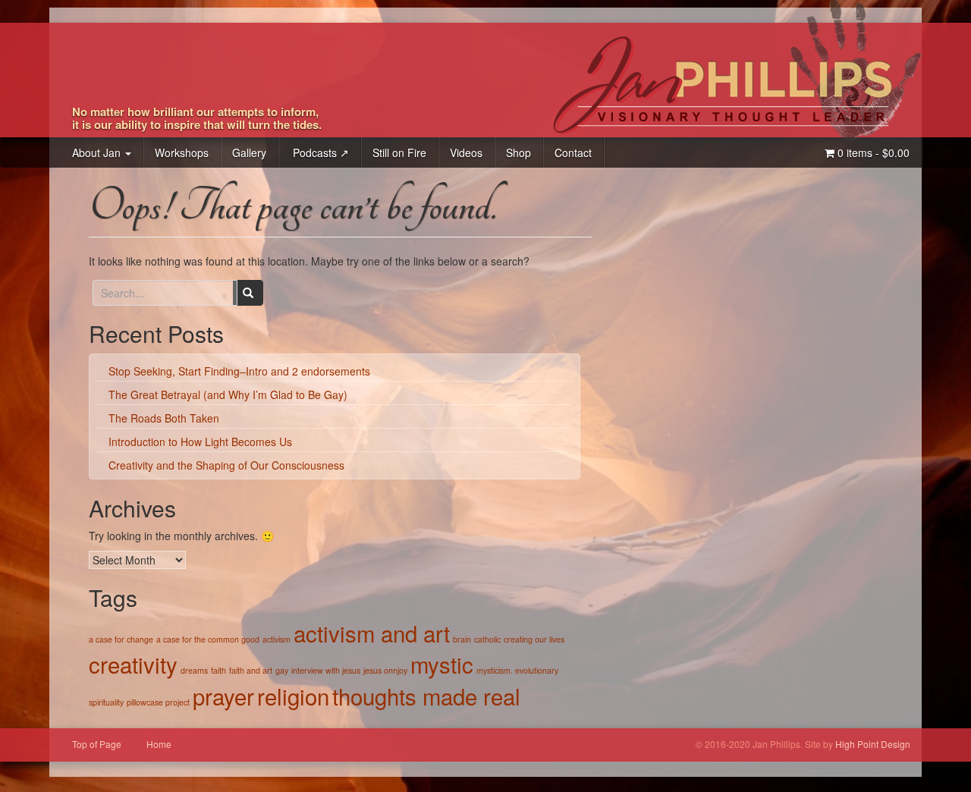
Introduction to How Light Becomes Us (200, 441)
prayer (223, 696)
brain (462, 639)
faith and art (250, 670)
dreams (194, 670)
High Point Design (872, 743)
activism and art (372, 633)
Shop (518, 152)
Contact (573, 152)
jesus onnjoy (385, 670)
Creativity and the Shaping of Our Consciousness (226, 465)
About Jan (98, 152)
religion (293, 696)
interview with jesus (325, 670)
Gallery (249, 152)
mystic (441, 664)
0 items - (872, 152)
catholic (487, 639)
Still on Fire (399, 152)
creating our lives (534, 639)
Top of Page (96, 743)
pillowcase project (158, 702)
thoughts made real (426, 696)
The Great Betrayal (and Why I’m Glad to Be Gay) (227, 394)
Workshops (182, 152)
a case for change (121, 639)
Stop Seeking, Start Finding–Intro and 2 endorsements (239, 371)
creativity (133, 664)
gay (281, 670)
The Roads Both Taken (163, 418)
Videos (466, 152)
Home (158, 743)
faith (218, 670)
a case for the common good (207, 639)
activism (276, 639)
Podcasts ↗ (319, 152)
